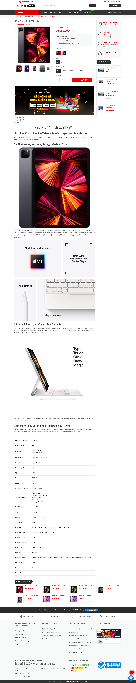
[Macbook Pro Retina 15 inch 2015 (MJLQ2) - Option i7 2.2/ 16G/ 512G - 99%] (100, 94)
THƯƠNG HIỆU (88, 11)
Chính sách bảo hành (75, 649)
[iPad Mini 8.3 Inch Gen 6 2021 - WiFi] (46, 599)
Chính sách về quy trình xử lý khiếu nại (80, 642)
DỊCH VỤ (44, 12)
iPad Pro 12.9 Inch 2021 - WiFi (60, 586)
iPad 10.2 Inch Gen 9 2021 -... (114, 586)
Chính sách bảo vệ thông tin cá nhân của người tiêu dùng (81, 630)
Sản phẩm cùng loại (23, 581)
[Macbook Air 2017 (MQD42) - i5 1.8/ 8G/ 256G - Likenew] (100, 82)
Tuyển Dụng (45, 639)
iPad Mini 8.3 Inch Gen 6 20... (60, 595)
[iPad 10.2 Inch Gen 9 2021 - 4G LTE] (19, 599)
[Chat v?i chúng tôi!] (131, 678)
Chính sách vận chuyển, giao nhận (79, 645)
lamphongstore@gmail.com (27, 676)
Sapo (85, 681)
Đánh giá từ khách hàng (22, 641)
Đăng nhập (117, 12)
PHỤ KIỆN (53, 12)
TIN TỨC (61, 12)
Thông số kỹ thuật (19, 120)
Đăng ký (110, 12)
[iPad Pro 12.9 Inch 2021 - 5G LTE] (73, 589)
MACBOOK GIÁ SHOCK (74, 11)
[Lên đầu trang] (133, 666)
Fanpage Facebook (20, 637)
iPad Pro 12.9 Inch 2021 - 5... (87, 586)
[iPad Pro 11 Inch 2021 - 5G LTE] (19, 589)
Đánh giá (16, 122)
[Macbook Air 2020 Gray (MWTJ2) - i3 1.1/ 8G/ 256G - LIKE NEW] (100, 108)
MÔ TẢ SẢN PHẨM (19, 118)
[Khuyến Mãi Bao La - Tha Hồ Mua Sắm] (54, 100)
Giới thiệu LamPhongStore (22, 631)
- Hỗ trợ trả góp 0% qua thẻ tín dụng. (68, 43)
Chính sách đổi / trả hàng (76, 639)
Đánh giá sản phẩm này (24, 24)
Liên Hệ (17, 644)
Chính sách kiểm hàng (75, 652)
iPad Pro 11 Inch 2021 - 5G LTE (33, 586)
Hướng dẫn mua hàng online (50, 632)
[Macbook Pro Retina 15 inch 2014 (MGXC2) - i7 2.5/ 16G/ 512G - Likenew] (100, 70)
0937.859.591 (27, 1)
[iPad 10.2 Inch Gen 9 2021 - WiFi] (100, 589)
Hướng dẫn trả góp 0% (48, 629)
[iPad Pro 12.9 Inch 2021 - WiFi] (46, 589)
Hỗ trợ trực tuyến (91, 610)
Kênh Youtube (19, 634)
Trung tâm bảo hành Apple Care (51, 635)
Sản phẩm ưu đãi (103, 62)
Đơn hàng (106, 1)
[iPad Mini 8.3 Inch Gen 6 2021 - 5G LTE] (73, 599)
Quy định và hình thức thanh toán (79, 635)
